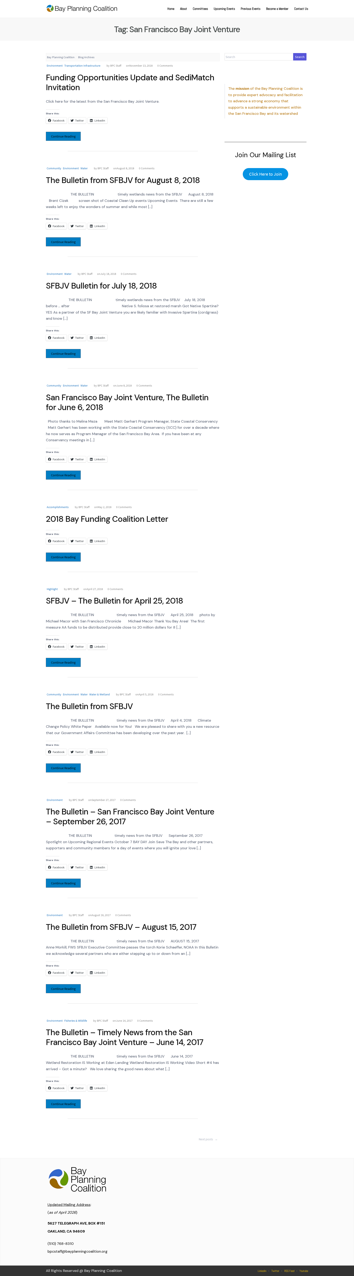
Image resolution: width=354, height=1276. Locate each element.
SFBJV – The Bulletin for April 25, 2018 (114, 600)
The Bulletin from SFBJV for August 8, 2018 (123, 180)
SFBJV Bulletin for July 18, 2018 (101, 285)
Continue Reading (63, 136)
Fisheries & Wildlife (75, 1020)
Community (54, 168)
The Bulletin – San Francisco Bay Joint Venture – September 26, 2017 (130, 816)
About (183, 9)
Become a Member (277, 9)
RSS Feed (289, 1271)
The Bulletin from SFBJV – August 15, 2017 (121, 927)
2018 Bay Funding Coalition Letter (107, 519)
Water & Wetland (99, 694)
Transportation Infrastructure (82, 65)
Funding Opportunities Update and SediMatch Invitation (130, 82)
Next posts (208, 1139)
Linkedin (262, 1271)
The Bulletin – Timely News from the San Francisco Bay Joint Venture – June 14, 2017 (124, 1037)
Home (170, 9)
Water (84, 168)
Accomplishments (58, 507)
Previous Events (250, 9)
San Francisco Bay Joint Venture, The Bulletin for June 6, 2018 (127, 402)
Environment (55, 65)
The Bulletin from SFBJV (89, 706)
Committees (200, 9)
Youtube (304, 1271)
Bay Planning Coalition (61, 57)
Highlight (52, 589)
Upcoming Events (224, 9)
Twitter (275, 1271)
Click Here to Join (265, 174)
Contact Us (301, 9)
